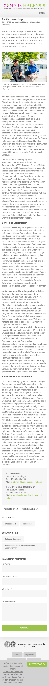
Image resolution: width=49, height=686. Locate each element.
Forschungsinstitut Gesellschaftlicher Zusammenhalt (20, 546)
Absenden (24, 628)
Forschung (6, 24)
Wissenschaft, (35, 22)
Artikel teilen (9, 508)
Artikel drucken (28, 508)
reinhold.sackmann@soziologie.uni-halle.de (24, 496)
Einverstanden (37, 664)
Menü (42, 13)
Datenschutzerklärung (13, 671)
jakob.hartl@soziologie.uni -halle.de (26, 482)
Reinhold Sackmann (13, 539)
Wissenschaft (10, 524)
